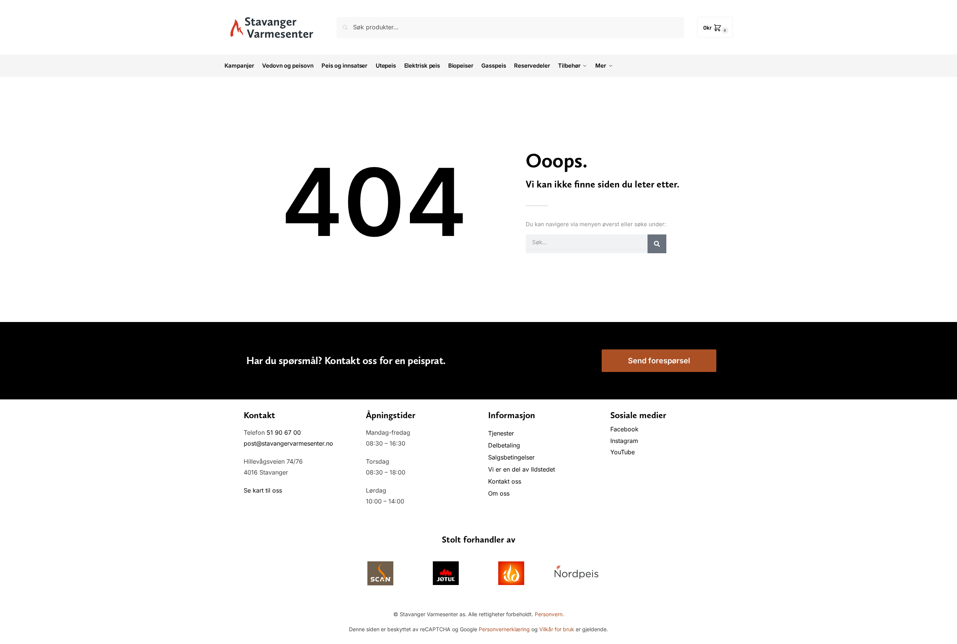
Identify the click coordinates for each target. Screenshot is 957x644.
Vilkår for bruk (556, 629)
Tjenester (501, 433)
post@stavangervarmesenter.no (288, 443)
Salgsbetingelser (511, 457)
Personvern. (549, 614)
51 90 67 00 (284, 432)
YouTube (622, 452)
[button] (715, 27)
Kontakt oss (504, 481)
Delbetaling (504, 445)
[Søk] (657, 243)
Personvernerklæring (504, 629)
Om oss (499, 493)
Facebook (625, 429)
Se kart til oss (263, 490)
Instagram (624, 440)
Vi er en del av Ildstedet (521, 469)
